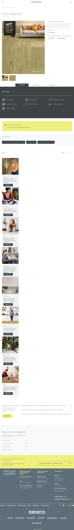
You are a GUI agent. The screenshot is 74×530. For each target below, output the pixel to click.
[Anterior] (67, 152)
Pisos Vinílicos (52, 32)
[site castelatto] (52, 518)
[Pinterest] (60, 505)
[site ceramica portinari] (20, 518)
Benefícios (22, 85)
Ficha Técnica (37, 85)
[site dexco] (37, 513)
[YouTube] (73, 505)
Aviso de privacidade (37, 529)
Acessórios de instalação (44, 142)
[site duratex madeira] (31, 518)
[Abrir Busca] (2, 2)
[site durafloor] (37, 523)
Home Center (51, 38)
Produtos (7, 7)
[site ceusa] (63, 518)
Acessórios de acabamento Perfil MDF (12, 142)
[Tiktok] (67, 505)
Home (3, 7)
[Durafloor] (36, 2)
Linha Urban (6, 17)
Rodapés (30, 142)
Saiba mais (8, 185)
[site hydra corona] (41, 518)
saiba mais (7, 416)
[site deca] (10, 518)
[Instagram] (63, 505)
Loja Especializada (61, 38)
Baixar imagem (36, 44)
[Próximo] (70, 152)
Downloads (52, 85)
